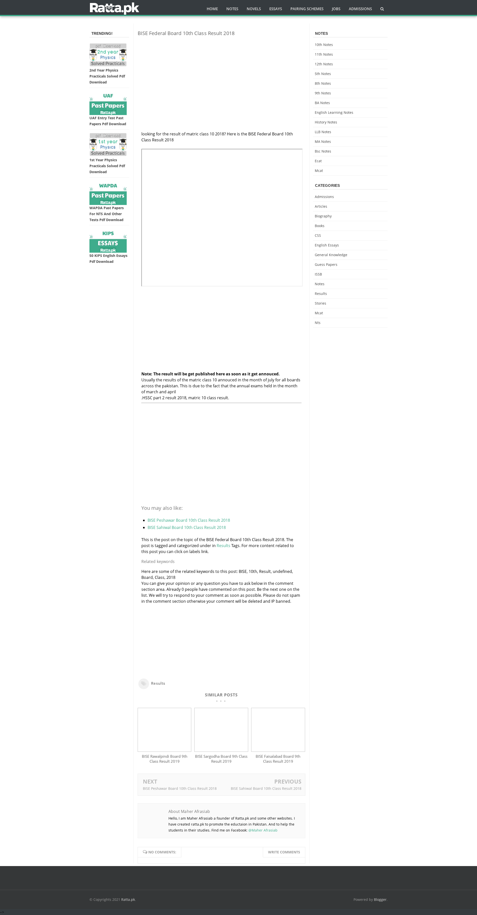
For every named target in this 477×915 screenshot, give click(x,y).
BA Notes (322, 102)
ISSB (318, 274)
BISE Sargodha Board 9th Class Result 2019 (221, 759)
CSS (318, 235)
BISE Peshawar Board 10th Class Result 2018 (189, 520)
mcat (319, 170)
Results (223, 545)
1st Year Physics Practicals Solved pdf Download (107, 166)
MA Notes (323, 141)
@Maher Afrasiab (263, 830)
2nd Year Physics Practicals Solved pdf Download (107, 76)
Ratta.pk (128, 899)
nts (317, 322)
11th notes (324, 54)
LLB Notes (323, 131)
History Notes (326, 122)
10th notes (324, 44)
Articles (321, 206)
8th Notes (323, 83)
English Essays (327, 245)
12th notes (324, 64)
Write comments (284, 852)
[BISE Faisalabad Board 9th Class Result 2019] (278, 750)
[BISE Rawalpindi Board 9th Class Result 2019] (164, 750)
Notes (319, 283)
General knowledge (331, 254)
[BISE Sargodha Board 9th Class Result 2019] (221, 750)
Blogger (380, 899)
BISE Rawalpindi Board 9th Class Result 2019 (164, 759)
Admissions (324, 196)
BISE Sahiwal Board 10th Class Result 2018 (187, 527)
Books (319, 225)
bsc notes (323, 151)
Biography (323, 216)
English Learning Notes (334, 112)
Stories (320, 303)
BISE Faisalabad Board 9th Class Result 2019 (278, 759)
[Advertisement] (221, 75)
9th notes (323, 93)
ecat (318, 161)
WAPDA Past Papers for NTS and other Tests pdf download (106, 213)
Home (212, 8)
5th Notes (323, 73)
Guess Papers (326, 264)
